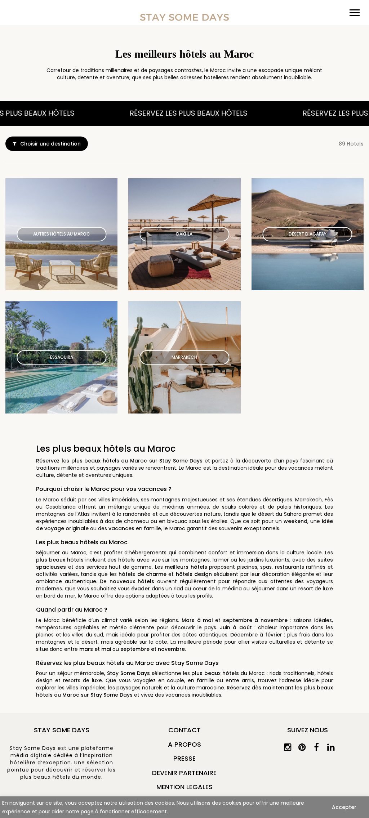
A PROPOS (184, 744)
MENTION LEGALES (184, 787)
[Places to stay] (184, 17)
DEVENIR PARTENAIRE (184, 773)
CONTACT (184, 730)
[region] (184, 807)
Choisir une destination (50, 143)
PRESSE (184, 758)
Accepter (344, 807)
